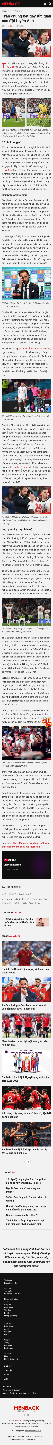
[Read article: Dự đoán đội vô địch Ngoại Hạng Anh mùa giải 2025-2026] (26, 1062)
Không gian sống (10, 1316)
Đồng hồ (7, 1305)
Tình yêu (7, 1343)
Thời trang (8, 1280)
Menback (18, 1421)
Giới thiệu (20, 1436)
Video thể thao (34, 903)
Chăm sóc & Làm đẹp (12, 1294)
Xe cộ (6, 1302)
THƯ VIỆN (8, 1370)
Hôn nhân (8, 1345)
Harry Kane (7, 170)
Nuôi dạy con (9, 1348)
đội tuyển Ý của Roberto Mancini (34, 348)
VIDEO (6, 1375)
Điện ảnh (7, 1332)
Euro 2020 (12, 67)
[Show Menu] (45, 3)
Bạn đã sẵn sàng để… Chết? (22, 1215)
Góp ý (40, 1439)
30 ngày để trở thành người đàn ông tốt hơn (19, 1393)
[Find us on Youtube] (28, 1415)
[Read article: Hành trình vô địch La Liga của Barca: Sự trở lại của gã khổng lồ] (26, 1134)
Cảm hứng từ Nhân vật (12, 1390)
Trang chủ (6, 11)
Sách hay (7, 1324)
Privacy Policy (38, 1436)
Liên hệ (28, 1436)
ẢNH (6, 1379)
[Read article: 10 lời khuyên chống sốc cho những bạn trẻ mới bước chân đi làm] (42, 922)
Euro (45, 899)
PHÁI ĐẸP (8, 1366)
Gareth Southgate (19, 903)
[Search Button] (50, 3)
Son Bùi (9, 26)
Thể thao (17, 11)
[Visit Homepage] (11, 3)
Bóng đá (25, 899)
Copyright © (31, 1439)
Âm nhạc (7, 1329)
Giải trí (6, 1335)
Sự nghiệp (8, 1353)
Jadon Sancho (21, 467)
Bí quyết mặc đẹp (11, 1283)
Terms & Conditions (17, 1439)
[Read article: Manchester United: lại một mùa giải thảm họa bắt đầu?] (26, 1025)
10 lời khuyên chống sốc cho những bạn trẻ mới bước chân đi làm (19, 922)
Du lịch (6, 1313)
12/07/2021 (20, 26)
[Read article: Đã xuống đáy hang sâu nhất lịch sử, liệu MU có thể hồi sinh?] (26, 1098)
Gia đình (7, 1340)
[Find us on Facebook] (24, 1415)
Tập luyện (8, 1291)
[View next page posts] (29, 1162)
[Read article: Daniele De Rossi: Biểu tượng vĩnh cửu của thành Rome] (26, 953)
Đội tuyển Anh (36, 899)
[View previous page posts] (24, 1162)
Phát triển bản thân (11, 1359)
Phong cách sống (11, 1299)
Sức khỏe (8, 1288)
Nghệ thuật (8, 1326)
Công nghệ (8, 1307)
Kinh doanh (8, 1356)
